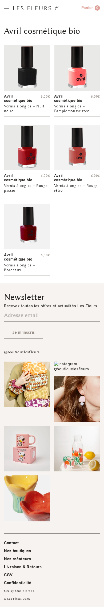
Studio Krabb (24, 591)
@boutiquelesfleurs (22, 352)
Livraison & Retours (23, 567)
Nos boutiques (17, 551)
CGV (8, 574)
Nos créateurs (17, 559)
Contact (11, 543)
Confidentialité (17, 582)
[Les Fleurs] (35, 8)
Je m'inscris (23, 332)
